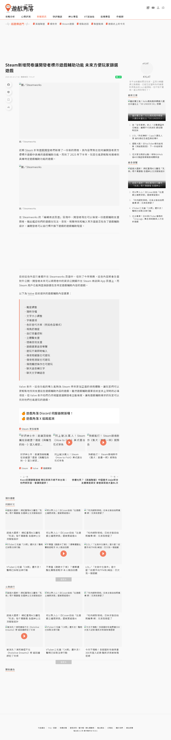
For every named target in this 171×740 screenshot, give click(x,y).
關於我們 (119, 728)
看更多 (64, 579)
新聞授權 (63, 728)
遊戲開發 (47, 468)
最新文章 (133, 95)
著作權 (81, 728)
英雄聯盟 (40, 23)
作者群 (120, 16)
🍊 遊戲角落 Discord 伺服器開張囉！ (47, 413)
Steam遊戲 (68, 23)
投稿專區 (105, 16)
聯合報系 (100, 728)
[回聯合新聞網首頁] (8, 8)
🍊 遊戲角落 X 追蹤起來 (38, 418)
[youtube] (153, 7)
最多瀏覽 (133, 162)
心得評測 (26, 16)
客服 (55, 728)
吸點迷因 (84, 23)
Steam (25, 468)
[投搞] (148, 7)
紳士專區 (73, 16)
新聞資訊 (41, 16)
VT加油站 (89, 16)
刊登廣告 (41, 728)
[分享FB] (8, 84)
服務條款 (73, 728)
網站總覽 (129, 728)
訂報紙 (110, 728)
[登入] (158, 7)
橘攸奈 (53, 23)
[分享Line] (8, 92)
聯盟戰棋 (98, 23)
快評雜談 (57, 16)
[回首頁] (19, 8)
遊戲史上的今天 (116, 23)
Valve (35, 468)
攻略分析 (10, 16)
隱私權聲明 (90, 728)
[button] (163, 7)
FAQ (50, 728)
